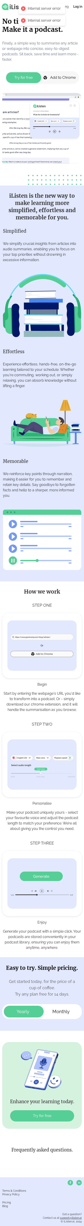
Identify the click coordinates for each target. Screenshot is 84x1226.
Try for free (23, 77)
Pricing (6, 1202)
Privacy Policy (11, 1194)
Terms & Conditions (14, 1190)
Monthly (61, 1011)
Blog (5, 1206)
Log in (77, 6)
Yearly (23, 1011)
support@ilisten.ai (71, 1217)
